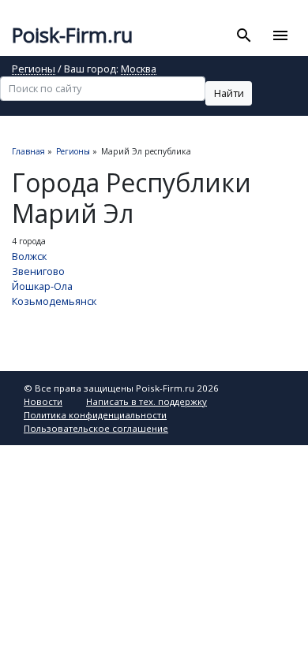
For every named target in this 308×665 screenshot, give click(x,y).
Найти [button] (229, 93)
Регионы (33, 70)
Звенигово (38, 271)
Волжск (29, 256)
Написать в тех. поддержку (146, 401)
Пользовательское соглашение (96, 428)
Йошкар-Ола (42, 286)
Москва (138, 70)
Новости (43, 401)
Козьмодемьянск (54, 301)
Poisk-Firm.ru (72, 35)
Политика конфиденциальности (95, 415)
